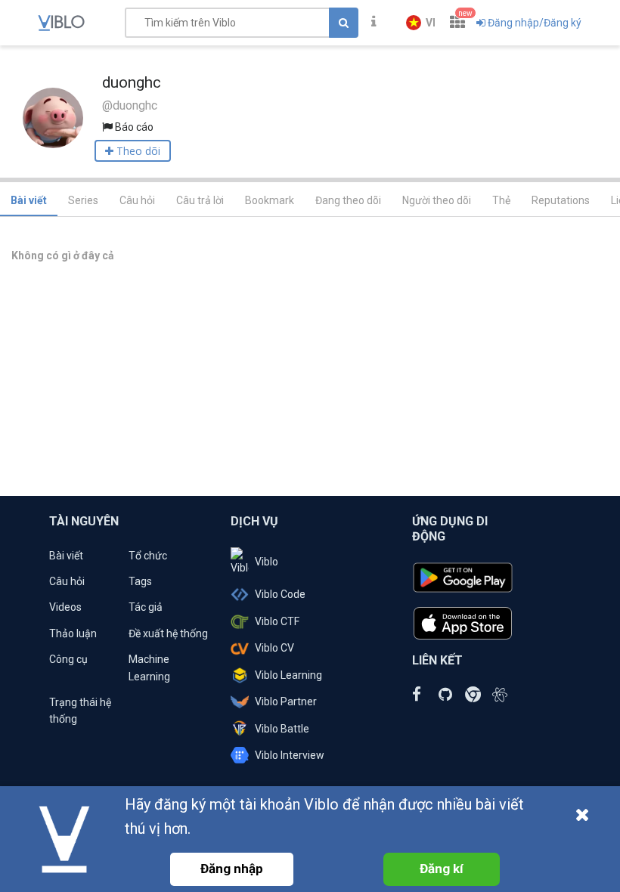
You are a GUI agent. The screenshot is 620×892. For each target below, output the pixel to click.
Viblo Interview (289, 755)
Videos (65, 607)
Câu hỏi (137, 200)
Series (83, 200)
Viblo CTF (277, 621)
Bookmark (269, 200)
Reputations (561, 200)
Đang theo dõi (348, 200)
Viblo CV (274, 648)
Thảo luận (73, 633)
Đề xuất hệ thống (168, 633)
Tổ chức (148, 556)
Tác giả (146, 607)
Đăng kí (441, 868)
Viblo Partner (286, 701)
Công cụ (68, 659)
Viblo (266, 562)
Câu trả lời (200, 200)
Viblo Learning (288, 675)
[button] (420, 23)
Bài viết (29, 200)
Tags (140, 581)
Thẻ (501, 200)
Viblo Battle (282, 729)
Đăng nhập (231, 868)
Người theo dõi (436, 200)
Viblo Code (280, 594)
